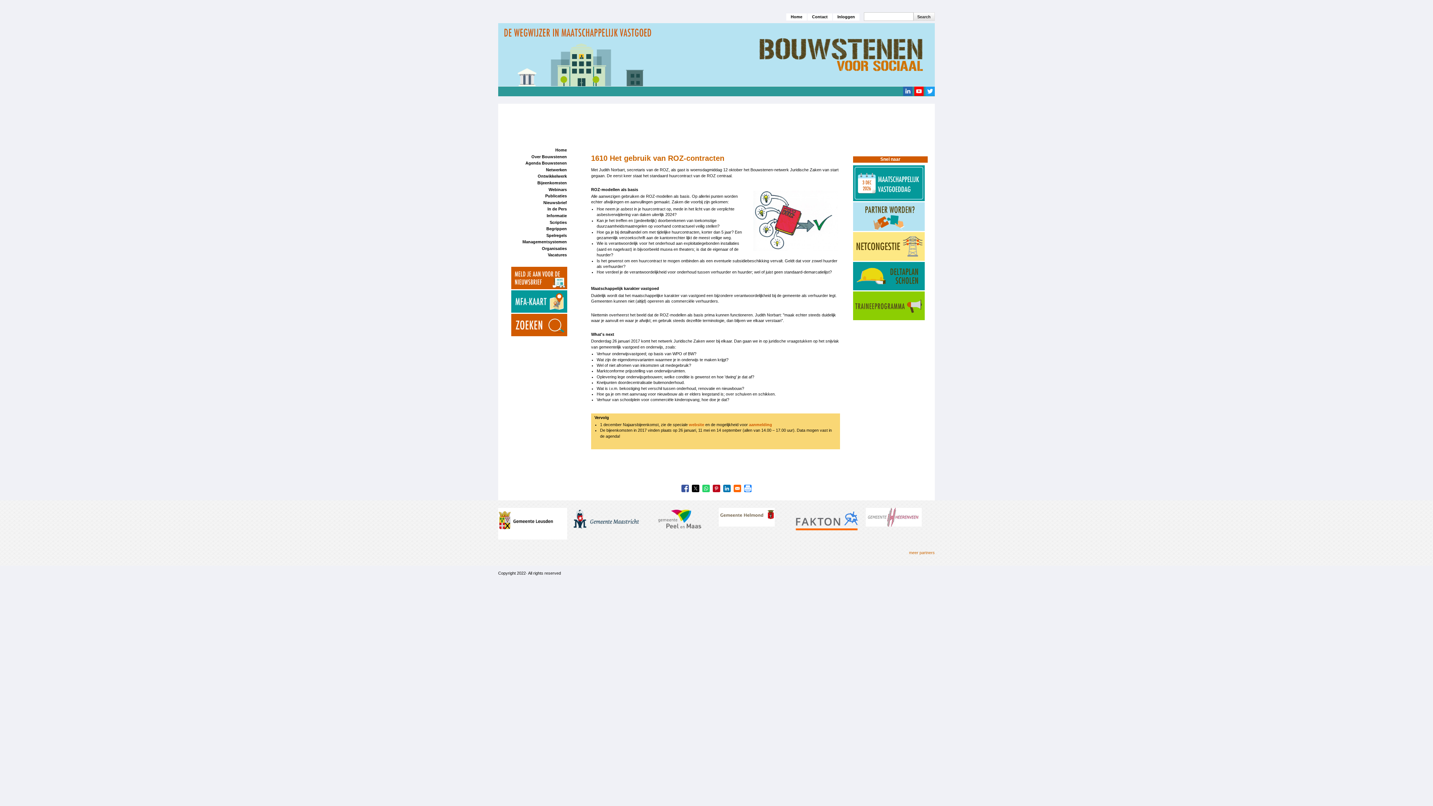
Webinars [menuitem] (558, 189)
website (696, 424)
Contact (820, 17)
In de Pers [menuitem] (557, 209)
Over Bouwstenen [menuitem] (549, 156)
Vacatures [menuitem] (557, 255)
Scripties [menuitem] (558, 222)
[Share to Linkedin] (727, 488)
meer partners (922, 552)
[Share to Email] (737, 488)
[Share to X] (695, 488)
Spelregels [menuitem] (556, 235)
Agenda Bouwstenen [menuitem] (546, 163)
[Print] (748, 488)
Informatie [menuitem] (557, 215)
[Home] (716, 54)
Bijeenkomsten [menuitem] (552, 183)
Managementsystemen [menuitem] (544, 242)
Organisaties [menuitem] (554, 248)
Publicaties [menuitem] (556, 196)
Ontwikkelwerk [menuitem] (552, 176)
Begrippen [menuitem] (556, 229)
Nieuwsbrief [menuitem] (555, 202)
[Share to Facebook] (685, 488)
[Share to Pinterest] (716, 488)
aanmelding (760, 424)
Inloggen (846, 17)
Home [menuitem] (561, 150)
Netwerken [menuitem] (556, 170)
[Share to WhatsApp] (706, 488)
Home (796, 17)
